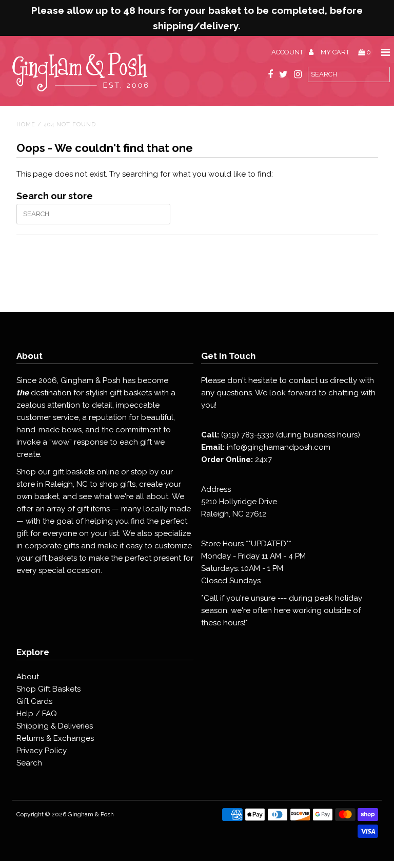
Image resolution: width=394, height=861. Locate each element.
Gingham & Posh (91, 814)
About (27, 676)
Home (25, 124)
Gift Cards (34, 701)
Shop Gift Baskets (48, 689)
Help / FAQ (36, 713)
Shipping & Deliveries (54, 726)
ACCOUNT (288, 52)
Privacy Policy (41, 750)
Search (29, 763)
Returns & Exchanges (55, 738)
